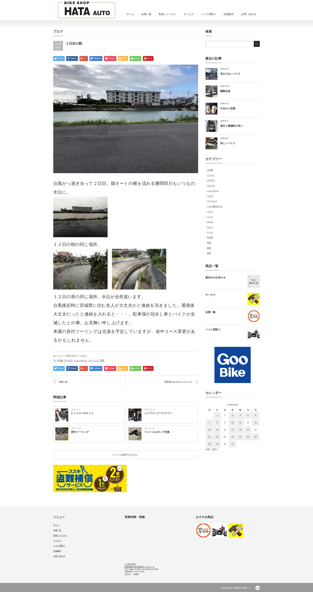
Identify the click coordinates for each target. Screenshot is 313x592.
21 (209, 437)
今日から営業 (227, 108)
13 (256, 422)
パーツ (210, 211)
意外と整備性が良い (231, 125)
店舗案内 (229, 14)
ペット (210, 216)
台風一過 (63, 381)
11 (240, 422)
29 (217, 444)
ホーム (130, 14)
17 (232, 430)
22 (217, 437)
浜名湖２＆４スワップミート (178, 381)
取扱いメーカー (167, 14)
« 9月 (207, 449)
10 (232, 422)
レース (210, 232)
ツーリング (93, 360)
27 (256, 437)
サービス (189, 14)
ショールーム (80, 360)
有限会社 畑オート (243, 588)
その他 (60, 360)
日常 (102, 360)
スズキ (210, 196)
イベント (211, 175)
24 (232, 437)
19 (248, 430)
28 (209, 444)
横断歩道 (225, 91)
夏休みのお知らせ (215, 277)
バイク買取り (208, 14)
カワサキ (211, 180)
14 (209, 430)
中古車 (210, 237)
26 (248, 437)
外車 (209, 243)
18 (240, 430)
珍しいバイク (227, 143)
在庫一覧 (146, 14)
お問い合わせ (248, 14)
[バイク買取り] (219, 530)
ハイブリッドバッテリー (158, 413)
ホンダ (210, 222)
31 (232, 444)
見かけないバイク (230, 73)
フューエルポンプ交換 (157, 431)
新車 (209, 248)
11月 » (215, 449)
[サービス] (236, 530)
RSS (257, 588)
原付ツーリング (80, 431)
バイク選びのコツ (215, 206)
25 (240, 437)
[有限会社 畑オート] (86, 10)
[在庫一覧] (203, 530)
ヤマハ (210, 227)
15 (217, 430)
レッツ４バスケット (82, 413)
